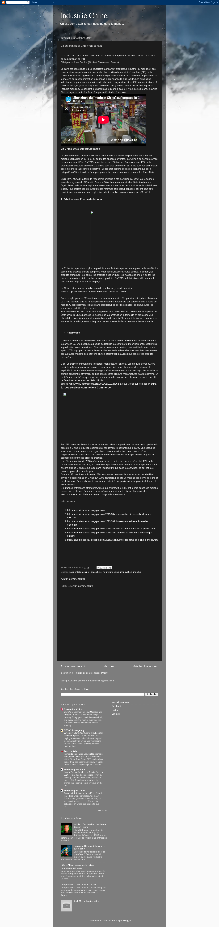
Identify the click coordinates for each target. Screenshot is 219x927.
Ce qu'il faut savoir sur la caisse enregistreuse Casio (78, 866)
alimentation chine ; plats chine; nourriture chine (94, 572)
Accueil (109, 666)
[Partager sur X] (104, 567)
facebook (116, 706)
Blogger (127, 920)
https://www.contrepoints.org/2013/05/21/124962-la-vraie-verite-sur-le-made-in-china (112, 384)
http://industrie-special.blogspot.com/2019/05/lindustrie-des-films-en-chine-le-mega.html (112, 540)
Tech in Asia (70, 751)
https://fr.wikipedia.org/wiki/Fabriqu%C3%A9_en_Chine (97, 291)
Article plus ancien (145, 666)
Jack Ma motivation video (86, 901)
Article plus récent (73, 666)
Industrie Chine (83, 15)
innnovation (126, 572)
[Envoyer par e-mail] (98, 567)
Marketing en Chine (74, 790)
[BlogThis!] (101, 567)
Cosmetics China (73, 709)
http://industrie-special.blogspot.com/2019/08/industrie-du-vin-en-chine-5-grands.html (111, 528)
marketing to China (74, 769)
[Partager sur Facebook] (107, 567)
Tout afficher (102, 810)
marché (137, 572)
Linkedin (116, 714)
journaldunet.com (121, 702)
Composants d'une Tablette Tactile (78, 884)
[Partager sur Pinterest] (110, 567)
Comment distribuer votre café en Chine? (83, 793)
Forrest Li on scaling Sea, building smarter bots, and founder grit (83, 755)
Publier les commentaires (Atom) (91, 673)
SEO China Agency (74, 730)
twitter (115, 710)
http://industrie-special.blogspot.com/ (86, 510)
